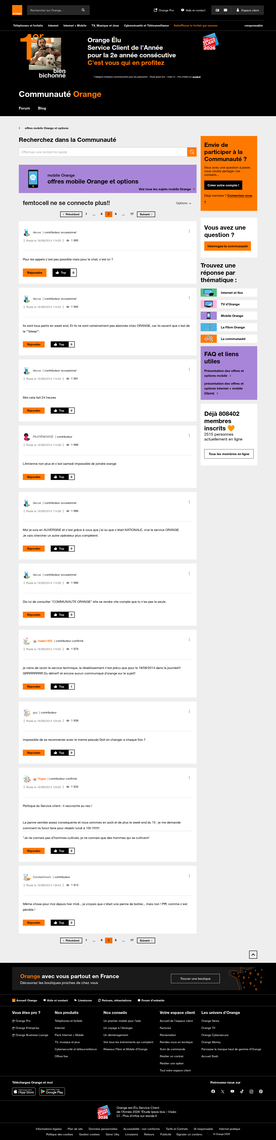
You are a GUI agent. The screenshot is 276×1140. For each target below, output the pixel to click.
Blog (42, 108)
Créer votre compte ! (223, 185)
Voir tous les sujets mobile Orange (165, 189)
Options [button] (182, 203)
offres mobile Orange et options (46, 128)
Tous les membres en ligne (229, 454)
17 (132, 214)
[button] (189, 231)
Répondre (34, 273)
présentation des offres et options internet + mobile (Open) (224, 388)
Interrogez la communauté (228, 246)
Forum (24, 108)
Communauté (60, 94)
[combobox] (103, 152)
